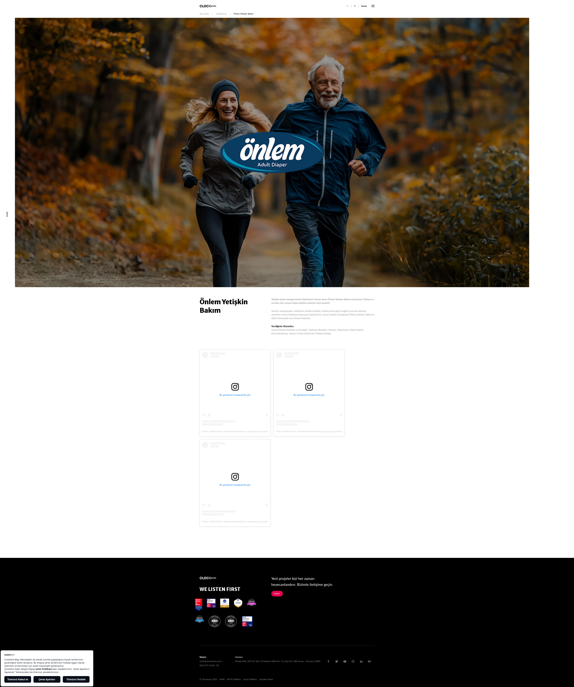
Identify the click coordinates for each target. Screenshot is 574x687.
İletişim (364, 6)
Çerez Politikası (250, 679)
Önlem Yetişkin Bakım (244, 14)
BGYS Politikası (234, 679)
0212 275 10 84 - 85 (209, 666)
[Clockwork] (209, 6)
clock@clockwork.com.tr (211, 661)
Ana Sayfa (204, 14)
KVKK (222, 679)
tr (355, 6)
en (347, 6)
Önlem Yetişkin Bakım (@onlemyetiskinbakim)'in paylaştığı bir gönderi (235, 431)
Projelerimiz (221, 14)
